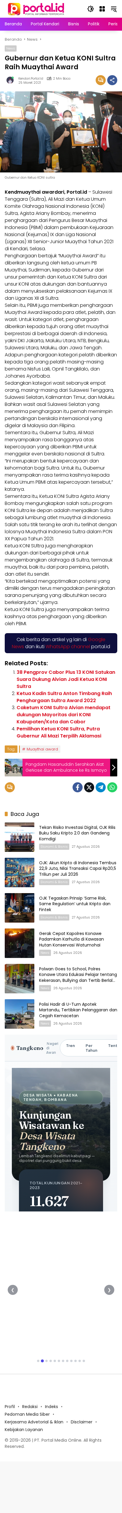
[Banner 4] (50, 1361)
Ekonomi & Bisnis (54, 846)
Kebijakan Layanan (24, 1430)
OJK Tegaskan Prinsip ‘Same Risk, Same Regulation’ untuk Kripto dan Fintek (74, 904)
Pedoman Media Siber (27, 1414)
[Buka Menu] (102, 8)
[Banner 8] (67, 1361)
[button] (90, 8)
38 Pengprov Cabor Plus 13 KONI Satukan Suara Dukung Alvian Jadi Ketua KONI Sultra (66, 679)
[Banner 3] (46, 1360)
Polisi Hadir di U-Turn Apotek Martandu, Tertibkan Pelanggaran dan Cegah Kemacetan (78, 1010)
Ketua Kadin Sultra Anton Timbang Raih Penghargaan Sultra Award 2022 (64, 697)
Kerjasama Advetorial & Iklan (34, 1422)
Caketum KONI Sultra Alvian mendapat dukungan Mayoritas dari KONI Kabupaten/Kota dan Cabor (63, 714)
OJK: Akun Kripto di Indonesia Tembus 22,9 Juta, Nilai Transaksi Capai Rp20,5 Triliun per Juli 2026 (77, 868)
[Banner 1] (38, 1361)
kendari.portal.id (30, 78)
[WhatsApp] (112, 787)
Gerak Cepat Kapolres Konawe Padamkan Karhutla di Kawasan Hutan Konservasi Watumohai (71, 939)
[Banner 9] (71, 1361)
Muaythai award (42, 749)
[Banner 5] (55, 1361)
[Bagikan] (112, 80)
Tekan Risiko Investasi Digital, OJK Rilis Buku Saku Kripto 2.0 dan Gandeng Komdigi (77, 833)
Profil (10, 1407)
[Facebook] (78, 787)
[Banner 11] (79, 1361)
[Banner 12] (84, 1361)
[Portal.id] (37, 8)
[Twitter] (89, 787)
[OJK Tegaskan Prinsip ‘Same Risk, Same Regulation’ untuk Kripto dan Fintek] (19, 908)
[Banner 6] (59, 1361)
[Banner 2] (42, 1361)
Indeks (51, 1407)
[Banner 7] (63, 1361)
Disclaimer (81, 1422)
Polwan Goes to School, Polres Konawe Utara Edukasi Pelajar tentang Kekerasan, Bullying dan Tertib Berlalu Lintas (78, 977)
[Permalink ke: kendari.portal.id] (11, 80)
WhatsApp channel (68, 646)
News (10, 48)
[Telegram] (101, 787)
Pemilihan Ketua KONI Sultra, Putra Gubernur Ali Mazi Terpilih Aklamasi (59, 732)
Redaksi (30, 1407)
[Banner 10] (75, 1361)
